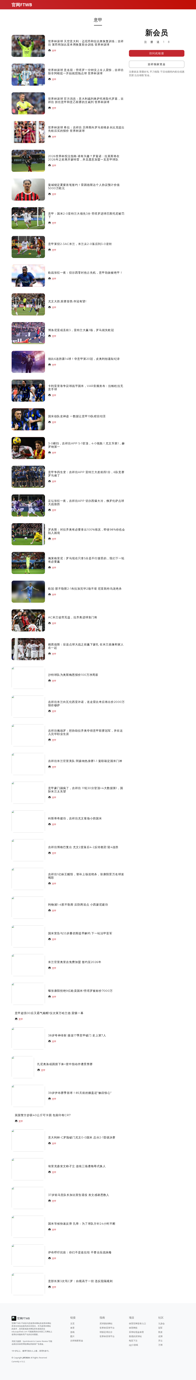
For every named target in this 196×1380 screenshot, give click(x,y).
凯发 (160, 1332)
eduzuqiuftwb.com (19, 1331)
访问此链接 (156, 53)
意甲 (54, 50)
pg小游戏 (133, 1344)
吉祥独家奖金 (157, 64)
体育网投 (133, 1327)
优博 (160, 1336)
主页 (72, 1323)
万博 (160, 1344)
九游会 (161, 1323)
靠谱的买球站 (135, 1336)
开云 (160, 1340)
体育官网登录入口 (137, 1323)
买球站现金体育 (136, 1332)
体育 (72, 1327)
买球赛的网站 (106, 1323)
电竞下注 (133, 1340)
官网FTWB (22, 4)
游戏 (72, 1332)
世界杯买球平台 (107, 1327)
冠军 (160, 1327)
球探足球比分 (106, 1332)
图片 (72, 1336)
